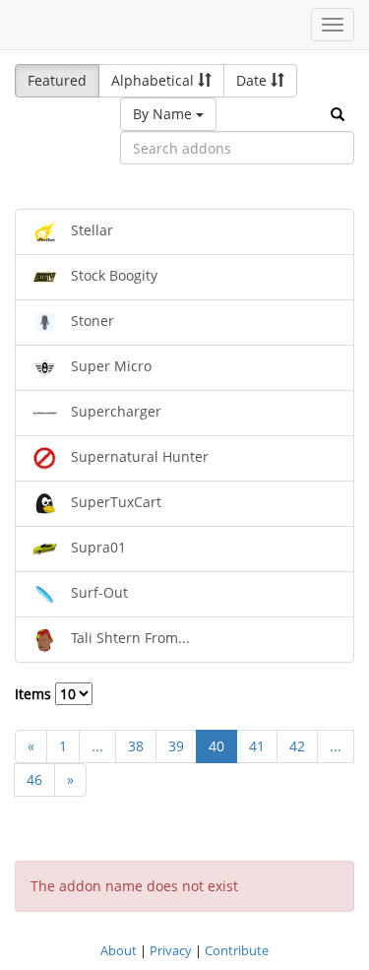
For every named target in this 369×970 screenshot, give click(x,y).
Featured (57, 80)
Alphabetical (154, 80)
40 (216, 746)
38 (136, 746)
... (97, 746)
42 (297, 746)
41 (257, 746)
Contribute (237, 950)
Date (253, 80)
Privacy (171, 950)
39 (176, 746)
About (118, 950)
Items (35, 693)
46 (34, 779)
